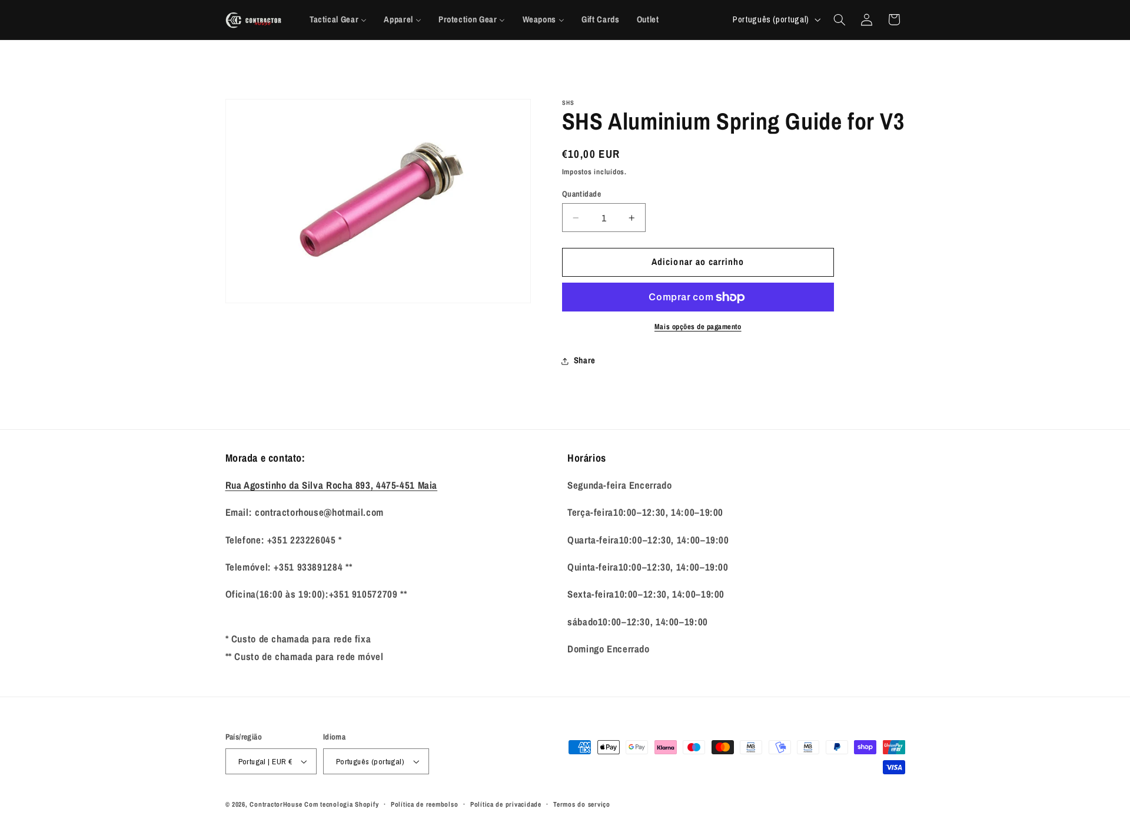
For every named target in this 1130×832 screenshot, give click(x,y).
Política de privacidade (505, 804)
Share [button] (585, 361)
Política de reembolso (424, 804)
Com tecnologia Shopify (341, 804)
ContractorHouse (276, 804)
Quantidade (581, 193)
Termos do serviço (581, 804)
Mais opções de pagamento (698, 326)
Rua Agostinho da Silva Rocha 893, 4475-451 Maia (331, 485)
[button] (839, 19)
